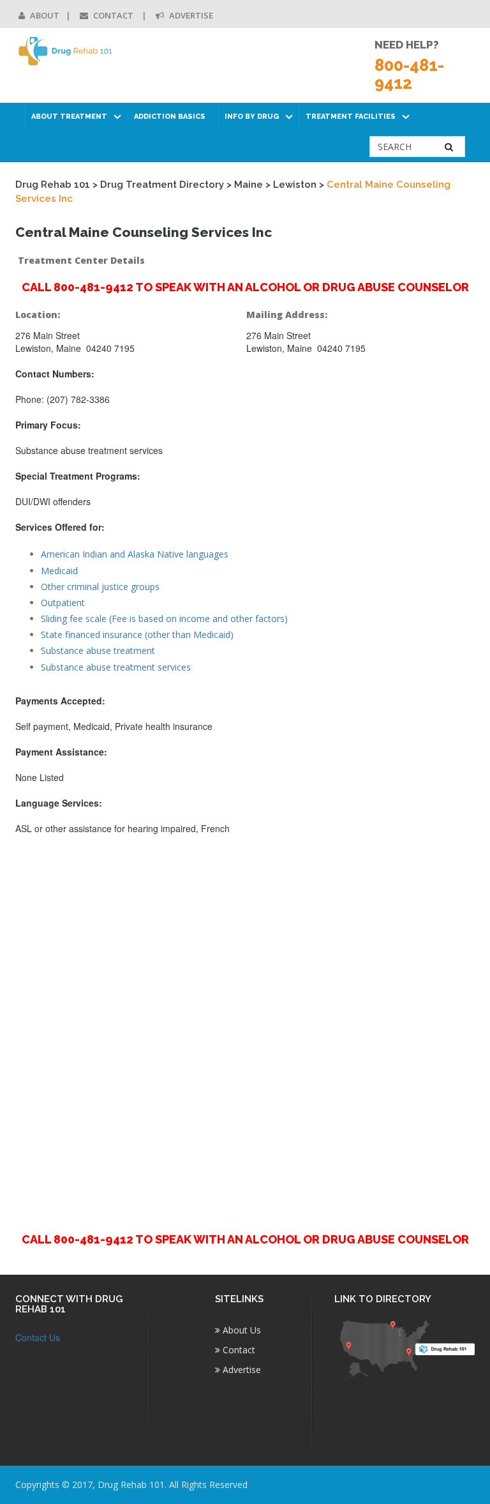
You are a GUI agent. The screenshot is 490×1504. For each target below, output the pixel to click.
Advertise (190, 15)
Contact (113, 15)
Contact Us (37, 1337)
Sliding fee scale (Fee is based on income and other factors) (164, 618)
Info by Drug (252, 116)
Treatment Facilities (351, 116)
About (43, 15)
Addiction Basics (169, 116)
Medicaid (59, 571)
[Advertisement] (245, 1026)
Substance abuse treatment (98, 650)
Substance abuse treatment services (116, 667)
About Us (240, 1330)
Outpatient (63, 602)
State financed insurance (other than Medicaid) (137, 634)
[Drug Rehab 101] (65, 51)
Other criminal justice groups (100, 587)
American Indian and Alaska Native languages (134, 554)
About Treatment (69, 116)
